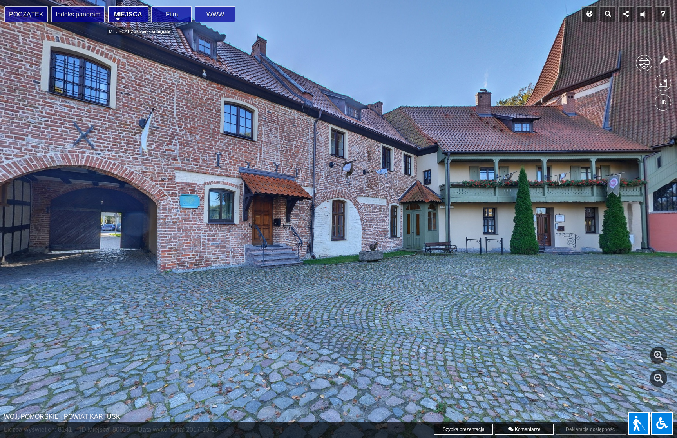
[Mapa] (589, 14)
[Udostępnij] (626, 14)
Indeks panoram (78, 14)
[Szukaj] (607, 14)
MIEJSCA (128, 14)
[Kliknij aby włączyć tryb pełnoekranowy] (663, 84)
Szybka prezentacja (464, 429)
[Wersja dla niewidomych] (639, 423)
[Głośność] (644, 14)
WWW (215, 14)
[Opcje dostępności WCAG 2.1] (662, 423)
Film (172, 14)
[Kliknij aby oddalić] (658, 378)
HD (662, 102)
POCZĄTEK (26, 14)
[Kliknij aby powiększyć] (658, 355)
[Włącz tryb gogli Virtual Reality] (644, 66)
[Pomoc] (663, 14)
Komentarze (527, 429)
